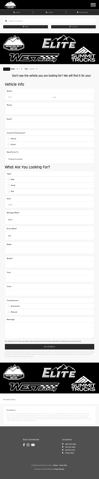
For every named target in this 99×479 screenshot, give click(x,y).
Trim (9, 272)
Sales (18, 12)
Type (9, 174)
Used (13, 185)
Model (10, 258)
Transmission (13, 300)
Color (9, 286)
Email (9, 119)
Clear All (6, 69)
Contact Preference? (16, 133)
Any (12, 191)
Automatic (15, 306)
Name (9, 91)
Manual (14, 312)
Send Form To (12, 152)
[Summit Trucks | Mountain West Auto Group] (49, 48)
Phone (9, 105)
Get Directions (83, 12)
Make (9, 244)
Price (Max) (12, 229)
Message (11, 319)
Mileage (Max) (13, 213)
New (12, 179)
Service (50, 12)
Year (9, 199)
